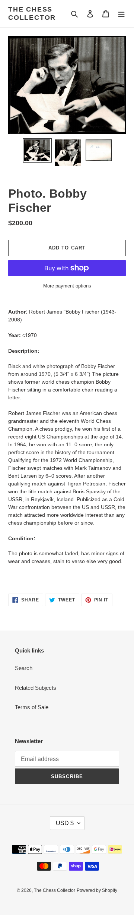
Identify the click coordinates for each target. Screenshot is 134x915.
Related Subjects (35, 688)
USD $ (65, 823)
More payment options (67, 286)
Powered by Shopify (97, 890)
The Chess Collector (32, 13)
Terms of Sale (31, 707)
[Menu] (121, 14)
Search (23, 668)
